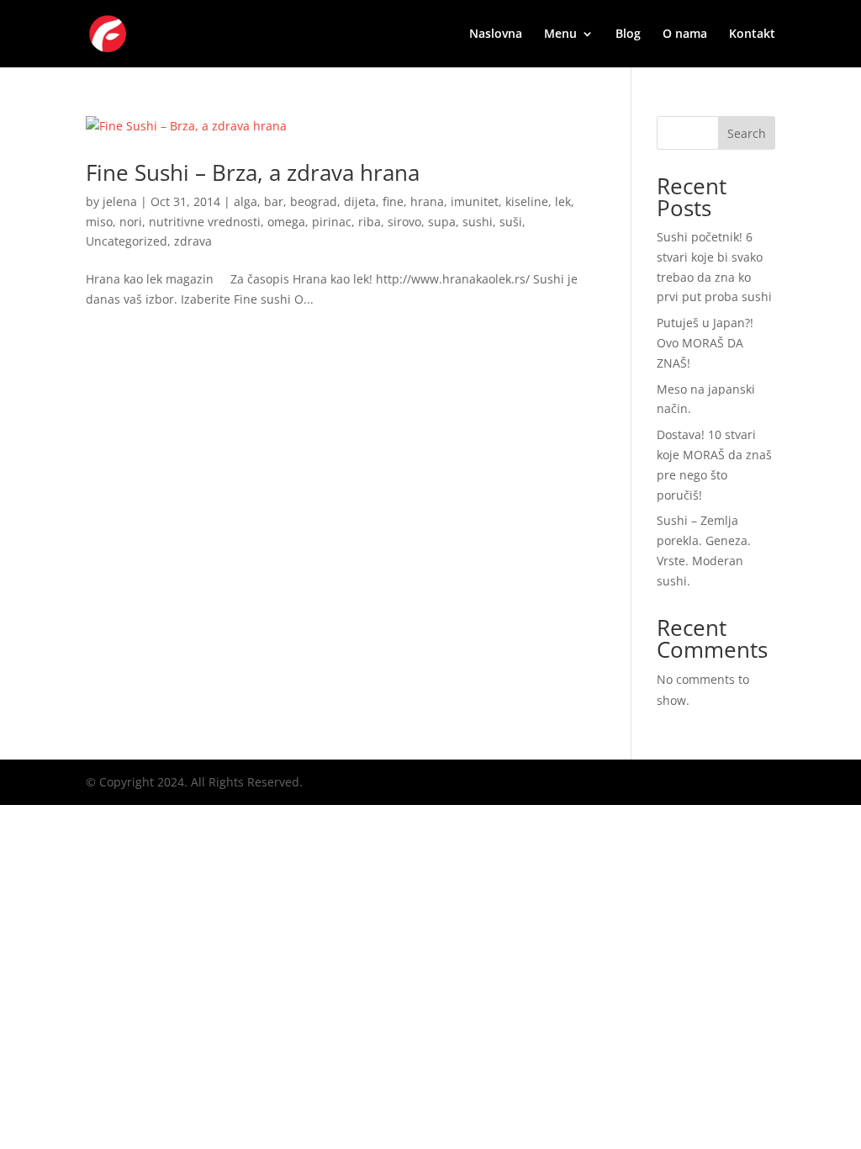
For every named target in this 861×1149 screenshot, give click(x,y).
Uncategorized (126, 241)
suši (510, 222)
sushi (477, 222)
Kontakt (752, 34)
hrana (427, 201)
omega (286, 222)
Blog (628, 34)
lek (563, 201)
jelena (120, 201)
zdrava (193, 241)
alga (245, 201)
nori (130, 222)
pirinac (331, 222)
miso (99, 222)
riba (369, 222)
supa (442, 222)
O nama (685, 34)
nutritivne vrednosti (205, 222)
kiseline (526, 201)
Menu (560, 34)
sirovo (404, 222)
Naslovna (495, 34)
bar (273, 201)
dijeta (360, 201)
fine (393, 201)
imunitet (475, 201)
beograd (313, 201)
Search (746, 133)
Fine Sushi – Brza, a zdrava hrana (253, 172)
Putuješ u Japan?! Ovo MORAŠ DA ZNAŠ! (705, 343)
